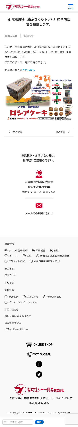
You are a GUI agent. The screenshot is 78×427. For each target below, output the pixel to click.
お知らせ (9, 282)
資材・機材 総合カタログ (18, 316)
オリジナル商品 (17, 261)
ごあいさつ (32, 296)
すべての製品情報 (18, 250)
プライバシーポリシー (16, 329)
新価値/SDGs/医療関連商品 (54, 255)
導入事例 (9, 268)
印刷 (29, 255)
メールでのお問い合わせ (39, 213)
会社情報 (9, 290)
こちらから (28, 70)
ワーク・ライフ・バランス (23, 302)
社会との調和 (54, 296)
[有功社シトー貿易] (22, 5)
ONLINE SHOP (43, 344)
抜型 (56, 250)
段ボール (13, 255)
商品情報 (9, 243)
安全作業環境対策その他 (47, 261)
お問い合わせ (12, 309)
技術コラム (10, 275)
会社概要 (13, 296)
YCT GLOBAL (42, 354)
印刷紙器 (40, 250)
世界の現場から (13, 322)
